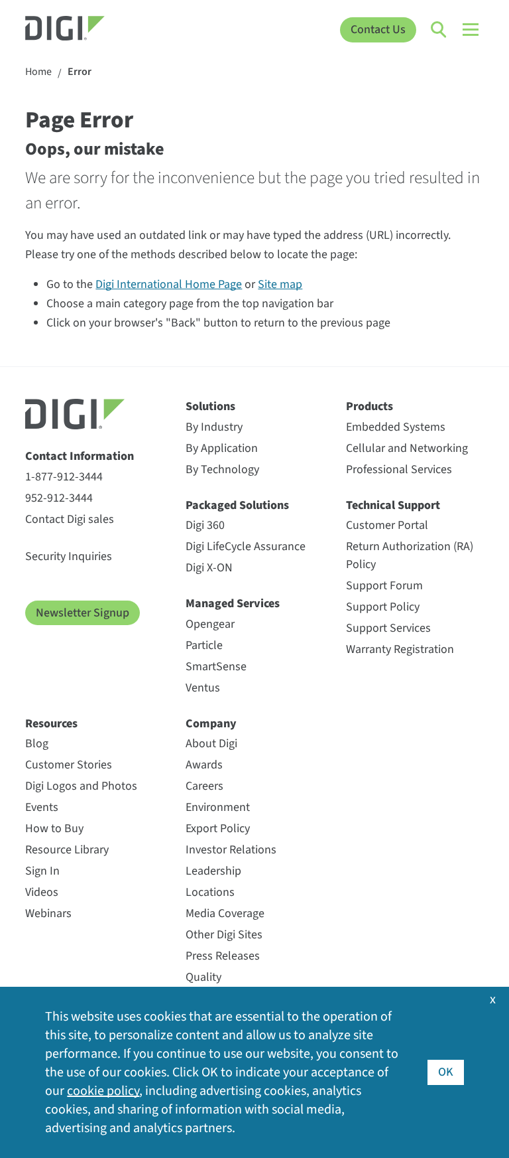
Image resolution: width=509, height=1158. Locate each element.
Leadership (213, 871)
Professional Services (399, 469)
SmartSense (216, 666)
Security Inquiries (68, 556)
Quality (203, 977)
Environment (218, 807)
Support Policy (383, 607)
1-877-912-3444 (64, 477)
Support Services (388, 628)
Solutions (210, 406)
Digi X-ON (209, 567)
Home (38, 72)
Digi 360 (205, 525)
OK (445, 1072)
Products (369, 406)
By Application (222, 448)
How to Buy (54, 828)
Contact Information (79, 456)
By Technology (222, 469)
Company (211, 723)
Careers (204, 786)
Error (79, 72)
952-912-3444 (59, 498)
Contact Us (378, 29)
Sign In (42, 871)
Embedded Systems (395, 427)
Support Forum (384, 585)
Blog (36, 743)
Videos (41, 892)
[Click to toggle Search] (439, 30)
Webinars (48, 913)
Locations (210, 892)
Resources (51, 723)
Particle (204, 645)
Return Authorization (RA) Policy (409, 555)
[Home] (82, 30)
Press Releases (223, 956)
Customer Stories (68, 765)
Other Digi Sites (224, 934)
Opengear (210, 624)
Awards (204, 765)
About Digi (211, 743)
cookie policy (103, 1091)
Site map (280, 284)
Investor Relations (231, 849)
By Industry (214, 427)
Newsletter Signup (82, 613)
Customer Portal (387, 525)
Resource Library (67, 849)
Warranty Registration (400, 649)
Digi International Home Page (168, 284)
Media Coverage (225, 913)
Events (41, 807)
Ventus (203, 688)
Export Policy (218, 828)
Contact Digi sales (69, 519)
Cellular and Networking (407, 448)
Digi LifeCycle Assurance (246, 546)
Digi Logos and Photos (81, 786)
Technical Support (393, 505)
